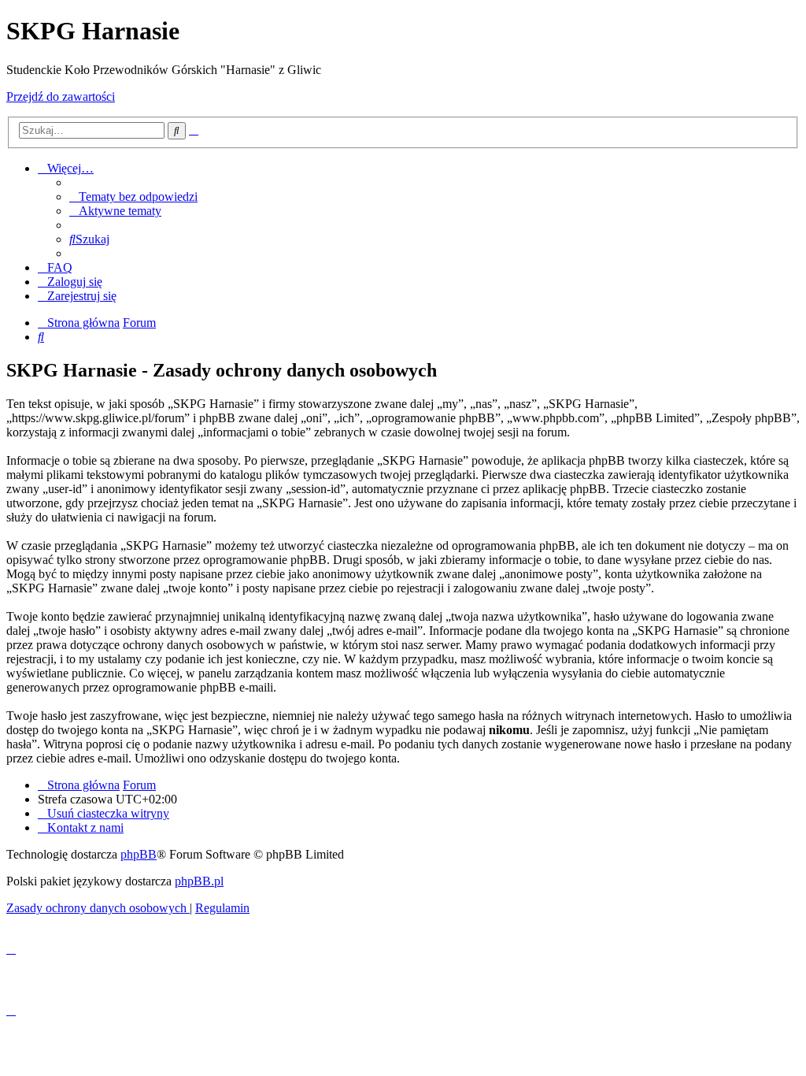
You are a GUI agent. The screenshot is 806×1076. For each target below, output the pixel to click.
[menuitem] (133, 196)
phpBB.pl (199, 881)
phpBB (138, 854)
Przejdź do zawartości (60, 96)
